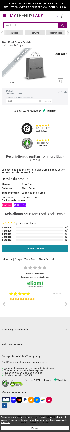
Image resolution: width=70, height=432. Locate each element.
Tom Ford (30, 170)
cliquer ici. (5, 422)
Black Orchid (44, 170)
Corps (36, 197)
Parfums (35, 33)
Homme (7, 259)
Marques (14, 33)
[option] (35, 304)
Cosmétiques (55, 33)
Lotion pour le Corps (33, 192)
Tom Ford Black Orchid (17, 42)
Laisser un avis (35, 248)
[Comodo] (17, 383)
